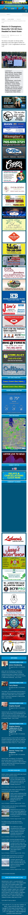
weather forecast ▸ (14, 412)
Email (21, 906)
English (17, 1)
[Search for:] (14, 14)
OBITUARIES (14, 658)
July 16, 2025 (6, 35)
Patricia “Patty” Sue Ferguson (16, 750)
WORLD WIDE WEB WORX (14, 913)
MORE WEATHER (14, 449)
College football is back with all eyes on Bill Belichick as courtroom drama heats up (14, 806)
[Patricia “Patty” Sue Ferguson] (5, 749)
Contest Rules (16, 910)
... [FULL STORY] (17, 677)
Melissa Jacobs (15, 35)
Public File (23, 910)
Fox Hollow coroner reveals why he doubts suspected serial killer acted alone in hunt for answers (12, 823)
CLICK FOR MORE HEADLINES (8, 873)
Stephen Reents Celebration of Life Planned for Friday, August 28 (16, 728)
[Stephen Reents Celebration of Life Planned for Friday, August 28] (5, 726)
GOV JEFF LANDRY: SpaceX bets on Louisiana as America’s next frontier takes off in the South (13, 856)
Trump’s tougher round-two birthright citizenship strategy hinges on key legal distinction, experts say (14, 840)
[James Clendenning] (5, 663)
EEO (4, 911)
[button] (26, 11)
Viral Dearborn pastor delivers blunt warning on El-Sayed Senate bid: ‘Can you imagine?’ (13, 790)
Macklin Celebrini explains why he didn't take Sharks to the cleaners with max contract (14, 774)
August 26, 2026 (14, 667)
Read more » (18, 784)
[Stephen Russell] (5, 704)
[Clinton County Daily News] (14, 7)
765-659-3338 (15, 906)
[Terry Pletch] (5, 683)
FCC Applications (11, 911)
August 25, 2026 (14, 708)
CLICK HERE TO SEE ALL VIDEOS (9, 900)
